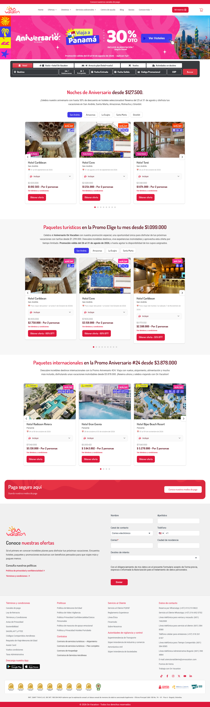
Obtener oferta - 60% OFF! (42, 333)
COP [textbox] (174, 71)
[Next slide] (182, 157)
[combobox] (37, 72)
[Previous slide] (28, 157)
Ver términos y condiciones (38, 191)
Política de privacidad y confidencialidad (24, 571)
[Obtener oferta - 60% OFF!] (50, 276)
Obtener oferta (37, 197)
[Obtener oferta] (50, 140)
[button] (3, 37)
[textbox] (37, 72)
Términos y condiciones (17, 576)
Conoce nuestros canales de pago (105, 2)
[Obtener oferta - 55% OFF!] (159, 276)
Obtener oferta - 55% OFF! (151, 337)
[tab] (74, 114)
